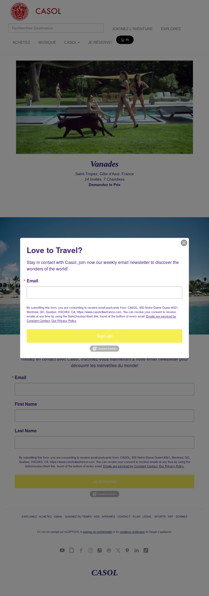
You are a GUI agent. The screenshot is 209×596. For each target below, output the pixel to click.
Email (32, 281)
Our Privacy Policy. (64, 320)
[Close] (184, 242)
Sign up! (105, 336)
